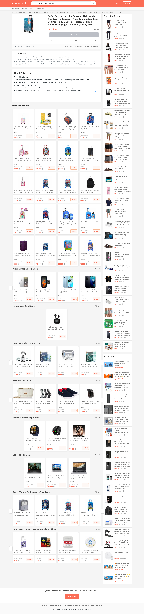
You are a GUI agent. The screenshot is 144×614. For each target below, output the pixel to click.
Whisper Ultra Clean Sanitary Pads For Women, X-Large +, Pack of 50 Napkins (122, 322)
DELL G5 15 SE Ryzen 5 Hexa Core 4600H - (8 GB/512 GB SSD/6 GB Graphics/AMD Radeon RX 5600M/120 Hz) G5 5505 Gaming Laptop (34, 477)
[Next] (102, 288)
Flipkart (60, 295)
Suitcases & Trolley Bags (91, 46)
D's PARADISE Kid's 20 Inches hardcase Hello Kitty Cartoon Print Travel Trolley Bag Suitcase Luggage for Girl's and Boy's (23, 191)
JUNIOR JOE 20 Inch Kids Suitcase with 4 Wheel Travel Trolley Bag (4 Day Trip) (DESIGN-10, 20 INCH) (45, 223)
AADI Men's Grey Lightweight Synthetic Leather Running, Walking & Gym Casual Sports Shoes (121, 300)
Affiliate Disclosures (88, 605)
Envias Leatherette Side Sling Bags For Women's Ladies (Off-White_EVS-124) (23, 402)
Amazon (16, 295)
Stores (24, 8)
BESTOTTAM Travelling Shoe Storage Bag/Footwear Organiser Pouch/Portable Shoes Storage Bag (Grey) (23, 514)
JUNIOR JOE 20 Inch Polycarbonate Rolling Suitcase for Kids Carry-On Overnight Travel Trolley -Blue (67, 159)
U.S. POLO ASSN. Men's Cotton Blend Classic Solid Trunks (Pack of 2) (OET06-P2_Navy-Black (121, 146)
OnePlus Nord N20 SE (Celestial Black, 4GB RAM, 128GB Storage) (89, 291)
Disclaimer (99, 605)
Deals (31, 8)
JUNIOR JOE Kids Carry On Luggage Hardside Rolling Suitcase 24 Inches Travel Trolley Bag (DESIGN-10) (44, 191)
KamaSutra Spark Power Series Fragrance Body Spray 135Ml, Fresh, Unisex (122, 56)
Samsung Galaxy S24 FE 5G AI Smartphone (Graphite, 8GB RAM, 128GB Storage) (121, 288)
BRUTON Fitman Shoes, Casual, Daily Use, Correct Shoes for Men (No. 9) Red (67, 402)
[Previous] (11, 288)
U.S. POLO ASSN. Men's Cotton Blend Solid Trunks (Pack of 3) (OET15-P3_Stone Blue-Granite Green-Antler (122, 311)
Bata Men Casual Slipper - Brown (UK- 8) (122, 168)
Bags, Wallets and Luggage (73, 46)
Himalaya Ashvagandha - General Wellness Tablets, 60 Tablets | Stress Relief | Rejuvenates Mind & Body (122, 344)
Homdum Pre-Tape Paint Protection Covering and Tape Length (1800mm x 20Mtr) (122, 124)
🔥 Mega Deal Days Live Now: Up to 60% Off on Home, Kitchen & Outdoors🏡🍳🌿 (121, 565)
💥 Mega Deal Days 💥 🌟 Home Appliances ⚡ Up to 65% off (122, 576)
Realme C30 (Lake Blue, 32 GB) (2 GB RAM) (67, 291)
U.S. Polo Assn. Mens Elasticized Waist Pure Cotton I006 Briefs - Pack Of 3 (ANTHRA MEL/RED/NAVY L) (122, 68)
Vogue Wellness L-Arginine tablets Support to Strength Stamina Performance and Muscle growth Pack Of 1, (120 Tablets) (23, 551)
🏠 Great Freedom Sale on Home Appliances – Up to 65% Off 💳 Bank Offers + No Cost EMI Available (122, 374)
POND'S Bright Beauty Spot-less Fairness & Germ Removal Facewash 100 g (122, 189)
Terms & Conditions (63, 605)
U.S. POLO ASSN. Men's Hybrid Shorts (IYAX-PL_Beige (121, 135)
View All (98, 269)
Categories (15, 8)
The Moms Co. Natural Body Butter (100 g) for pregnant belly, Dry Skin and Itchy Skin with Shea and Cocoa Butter (90, 551)
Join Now (72, 596)
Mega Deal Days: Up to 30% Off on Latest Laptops (121, 363)
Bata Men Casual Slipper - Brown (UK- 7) (122, 244)
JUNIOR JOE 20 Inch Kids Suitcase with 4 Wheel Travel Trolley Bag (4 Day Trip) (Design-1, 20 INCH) (90, 255)
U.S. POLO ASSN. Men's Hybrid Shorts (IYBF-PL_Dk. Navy (121, 22)
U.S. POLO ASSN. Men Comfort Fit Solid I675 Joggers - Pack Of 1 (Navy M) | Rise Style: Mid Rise (122, 34)
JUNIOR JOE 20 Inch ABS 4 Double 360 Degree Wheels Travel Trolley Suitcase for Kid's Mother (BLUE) (67, 191)
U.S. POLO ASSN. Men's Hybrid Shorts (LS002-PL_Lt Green (121, 211)
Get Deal (74, 35)
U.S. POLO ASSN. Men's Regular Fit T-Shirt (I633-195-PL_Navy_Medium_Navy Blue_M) (122, 200)
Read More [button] (95, 91)
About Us (44, 605)
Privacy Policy (75, 605)
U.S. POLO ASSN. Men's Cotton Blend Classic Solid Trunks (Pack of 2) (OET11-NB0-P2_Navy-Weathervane (121, 157)
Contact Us (52, 605)
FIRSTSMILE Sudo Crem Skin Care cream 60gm (68, 551)
